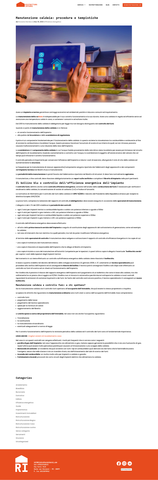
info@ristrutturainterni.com (132, 5)
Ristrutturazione (22, 417)
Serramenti (20, 434)
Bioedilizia (20, 388)
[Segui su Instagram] (124, 463)
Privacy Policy (127, 469)
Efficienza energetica (53, 22)
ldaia (40, 116)
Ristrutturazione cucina (26, 427)
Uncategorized (22, 441)
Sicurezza (20, 438)
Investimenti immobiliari (26, 413)
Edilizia (19, 399)
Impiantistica (21, 410)
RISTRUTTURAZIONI (96, 5)
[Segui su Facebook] (119, 463)
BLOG (107, 5)
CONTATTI (116, 5)
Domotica (20, 395)
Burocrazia (20, 392)
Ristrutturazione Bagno (25, 420)
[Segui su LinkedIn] (130, 463)
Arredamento (21, 385)
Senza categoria (23, 431)
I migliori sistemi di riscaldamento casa (44, 336)
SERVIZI (80, 5)
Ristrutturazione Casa (25, 424)
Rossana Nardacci (25, 22)
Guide (18, 406)
